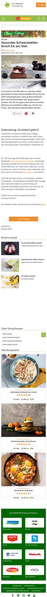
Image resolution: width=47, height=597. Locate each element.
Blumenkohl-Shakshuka (23, 490)
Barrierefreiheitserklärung (18, 591)
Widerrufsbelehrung (35, 588)
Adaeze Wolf (9, 50)
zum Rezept (23, 218)
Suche (39, 20)
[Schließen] (1, 4)
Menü (3, 20)
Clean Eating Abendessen (12, 341)
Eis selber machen (28, 276)
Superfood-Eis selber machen (32, 259)
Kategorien (36, 591)
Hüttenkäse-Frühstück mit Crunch (23, 392)
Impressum (17, 586)
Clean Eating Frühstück (11, 337)
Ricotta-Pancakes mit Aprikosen (23, 441)
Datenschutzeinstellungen (13, 588)
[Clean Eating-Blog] (23, 37)
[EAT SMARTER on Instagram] (23, 595)
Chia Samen (29, 172)
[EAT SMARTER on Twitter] (28, 595)
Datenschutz (29, 586)
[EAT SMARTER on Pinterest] (18, 595)
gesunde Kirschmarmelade (22, 161)
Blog (43, 204)
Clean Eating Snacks (10, 344)
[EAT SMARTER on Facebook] (12, 595)
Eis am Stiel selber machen (31, 243)
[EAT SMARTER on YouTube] (34, 595)
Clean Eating (7, 334)
